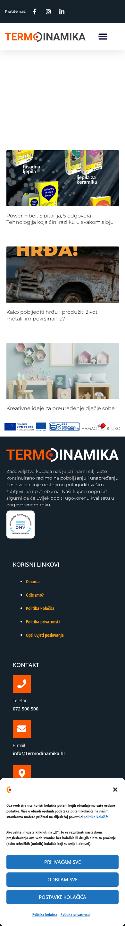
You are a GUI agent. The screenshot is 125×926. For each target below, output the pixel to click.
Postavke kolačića (62, 897)
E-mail (19, 745)
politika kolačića (96, 816)
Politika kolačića (44, 914)
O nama (33, 581)
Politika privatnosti (75, 914)
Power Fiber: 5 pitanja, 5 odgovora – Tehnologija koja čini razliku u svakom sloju (60, 219)
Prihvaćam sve (62, 862)
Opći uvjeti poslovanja (45, 635)
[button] (115, 789)
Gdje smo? (35, 595)
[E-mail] (22, 729)
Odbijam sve (62, 879)
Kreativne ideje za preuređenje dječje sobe (60, 408)
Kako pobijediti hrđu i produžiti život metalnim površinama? (51, 315)
